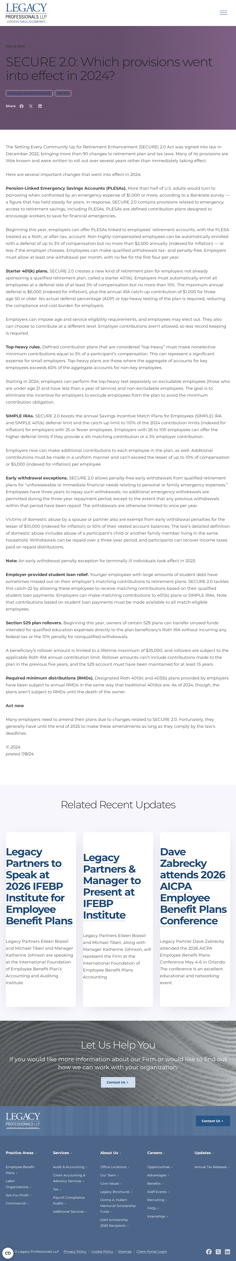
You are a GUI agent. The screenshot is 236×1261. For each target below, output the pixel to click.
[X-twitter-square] (218, 1252)
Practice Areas (20, 1153)
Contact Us (116, 1082)
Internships (156, 1216)
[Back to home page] (26, 13)
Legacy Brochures (115, 1192)
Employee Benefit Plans (20, 1170)
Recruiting (155, 1200)
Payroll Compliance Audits (69, 1200)
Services (61, 1153)
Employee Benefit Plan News (29, 93)
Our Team (108, 1175)
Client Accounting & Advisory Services (69, 1178)
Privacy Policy (75, 1251)
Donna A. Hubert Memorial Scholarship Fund (118, 1206)
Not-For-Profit (17, 1195)
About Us (109, 1153)
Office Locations (113, 1167)
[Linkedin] (227, 1252)
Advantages (156, 1175)
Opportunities (158, 1167)
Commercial (16, 1203)
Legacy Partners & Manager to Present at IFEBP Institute (112, 886)
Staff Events (157, 1192)
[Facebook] (209, 1252)
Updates (203, 1153)
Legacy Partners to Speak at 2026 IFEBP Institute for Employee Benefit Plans (39, 886)
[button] (21, 106)
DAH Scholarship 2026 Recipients (114, 1223)
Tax (55, 1189)
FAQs (151, 1208)
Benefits (154, 1183)
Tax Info (63, 93)
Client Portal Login (151, 1251)
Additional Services (68, 1211)
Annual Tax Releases (211, 1167)
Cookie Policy (102, 1251)
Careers (154, 1153)
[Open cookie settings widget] (7, 1253)
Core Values (109, 1183)
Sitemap (125, 1251)
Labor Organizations (17, 1184)
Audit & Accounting (69, 1167)
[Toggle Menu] (223, 13)
